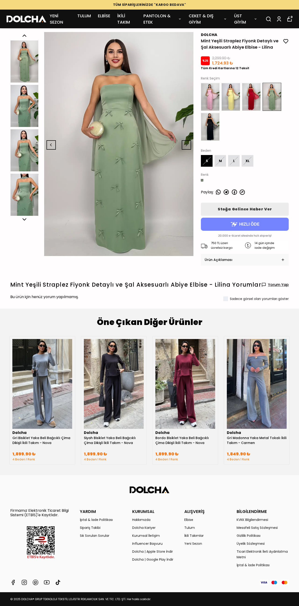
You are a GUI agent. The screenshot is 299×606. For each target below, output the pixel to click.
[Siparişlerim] (279, 19)
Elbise (188, 519)
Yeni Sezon (193, 543)
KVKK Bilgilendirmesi (252, 519)
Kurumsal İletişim (146, 535)
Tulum (189, 527)
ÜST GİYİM (240, 19)
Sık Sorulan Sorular (94, 535)
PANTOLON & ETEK (157, 19)
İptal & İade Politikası (96, 519)
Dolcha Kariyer (144, 527)
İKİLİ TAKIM (123, 19)
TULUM (84, 16)
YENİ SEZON (56, 19)
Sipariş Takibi (90, 527)
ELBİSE (104, 16)
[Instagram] (24, 582)
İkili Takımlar (194, 535)
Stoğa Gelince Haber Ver (245, 209)
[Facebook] (13, 582)
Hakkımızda (141, 519)
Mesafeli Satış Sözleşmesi (257, 527)
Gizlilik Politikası (248, 535)
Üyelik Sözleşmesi (251, 543)
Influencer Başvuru (147, 543)
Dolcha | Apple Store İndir (152, 551)
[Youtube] (47, 582)
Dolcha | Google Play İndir (152, 559)
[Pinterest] (35, 582)
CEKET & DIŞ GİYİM (201, 19)
